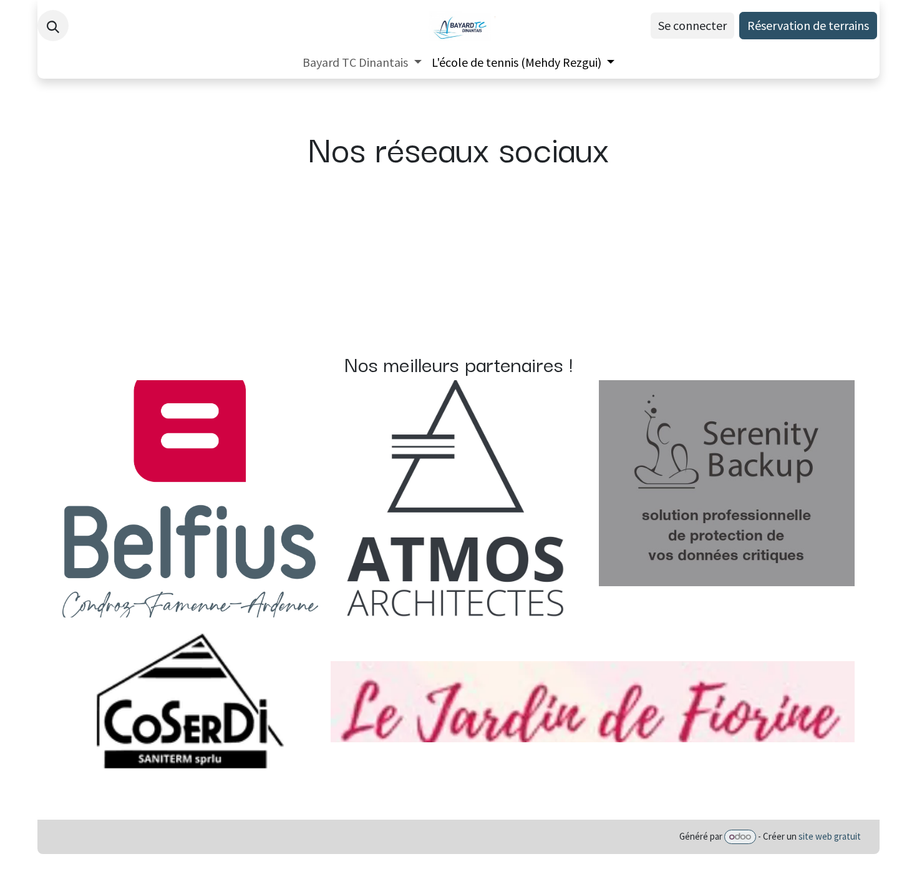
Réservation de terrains (808, 25)
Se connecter (692, 25)
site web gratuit (829, 836)
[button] (53, 25)
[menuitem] (362, 62)
